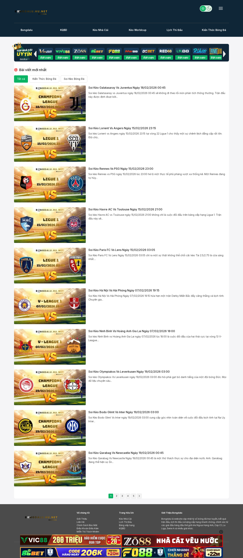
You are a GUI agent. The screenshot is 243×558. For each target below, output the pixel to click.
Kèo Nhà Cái (100, 29)
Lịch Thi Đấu (175, 29)
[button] (35, 54)
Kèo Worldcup (137, 29)
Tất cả (21, 79)
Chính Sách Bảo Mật (87, 525)
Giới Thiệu (82, 518)
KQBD (63, 29)
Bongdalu (27, 29)
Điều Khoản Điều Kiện (88, 528)
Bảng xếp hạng (126, 525)
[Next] (139, 495)
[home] (30, 12)
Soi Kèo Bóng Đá (74, 79)
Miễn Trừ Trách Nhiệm (88, 531)
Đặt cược (45, 57)
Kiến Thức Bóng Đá (214, 29)
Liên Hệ (80, 522)
